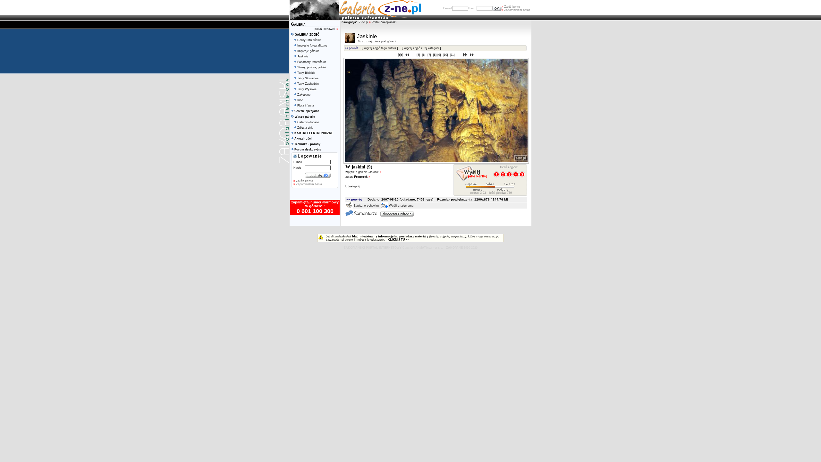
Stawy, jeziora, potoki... (313, 67)
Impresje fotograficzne (312, 45)
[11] (453, 54)
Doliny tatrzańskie (309, 40)
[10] (446, 54)
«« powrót (351, 48)
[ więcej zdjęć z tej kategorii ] (421, 48)
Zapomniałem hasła (516, 10)
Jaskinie (374, 172)
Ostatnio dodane (308, 122)
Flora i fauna (305, 105)
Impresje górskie (308, 51)
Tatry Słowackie (307, 78)
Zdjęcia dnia (305, 127)
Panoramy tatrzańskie (311, 62)
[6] (424, 54)
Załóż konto (511, 6)
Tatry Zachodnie (308, 83)
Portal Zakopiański (384, 22)
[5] (419, 54)
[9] (439, 54)
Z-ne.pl (364, 22)
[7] (429, 54)
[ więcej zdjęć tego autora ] (380, 48)
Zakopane (303, 94)
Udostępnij (352, 186)
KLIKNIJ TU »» (398, 239)
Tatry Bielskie (306, 72)
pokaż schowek (326, 28)
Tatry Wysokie (307, 89)
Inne (300, 100)
